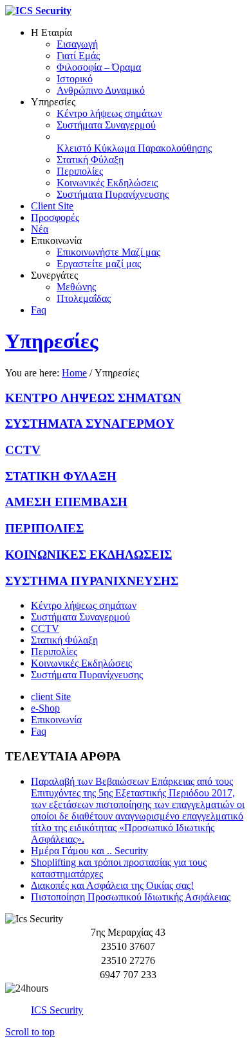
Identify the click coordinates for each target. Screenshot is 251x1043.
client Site (51, 696)
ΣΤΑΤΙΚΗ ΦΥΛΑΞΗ (60, 476)
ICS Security (57, 1009)
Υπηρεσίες (51, 341)
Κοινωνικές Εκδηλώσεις (81, 663)
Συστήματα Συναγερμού (80, 616)
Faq (38, 731)
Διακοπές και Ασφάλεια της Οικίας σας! (112, 885)
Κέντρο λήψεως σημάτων (83, 605)
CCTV (23, 450)
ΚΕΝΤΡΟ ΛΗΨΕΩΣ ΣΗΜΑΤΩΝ (93, 398)
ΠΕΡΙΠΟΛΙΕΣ (44, 528)
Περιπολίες (54, 651)
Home (74, 372)
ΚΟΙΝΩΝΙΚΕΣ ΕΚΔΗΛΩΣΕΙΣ (88, 554)
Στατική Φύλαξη (64, 640)
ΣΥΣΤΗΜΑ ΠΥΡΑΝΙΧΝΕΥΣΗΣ (91, 581)
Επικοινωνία (56, 719)
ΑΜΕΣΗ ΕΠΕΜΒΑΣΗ (66, 502)
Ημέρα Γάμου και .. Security (89, 850)
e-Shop (45, 708)
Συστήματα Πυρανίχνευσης (87, 674)
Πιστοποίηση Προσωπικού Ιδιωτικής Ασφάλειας (130, 896)
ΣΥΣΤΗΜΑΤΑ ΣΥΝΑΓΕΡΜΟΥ (89, 423)
